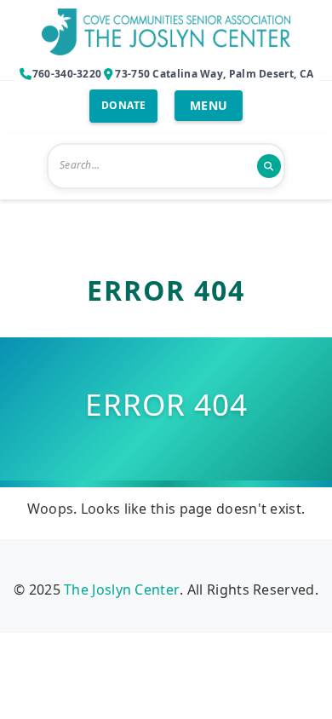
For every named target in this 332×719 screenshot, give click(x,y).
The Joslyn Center (122, 589)
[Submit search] (269, 166)
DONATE (123, 105)
